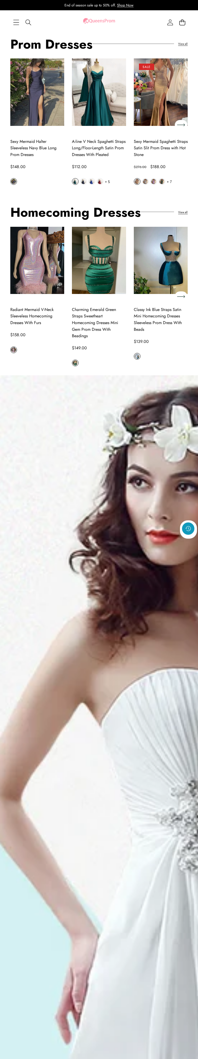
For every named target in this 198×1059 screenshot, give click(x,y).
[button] (182, 22)
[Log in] (170, 22)
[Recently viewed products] (188, 529)
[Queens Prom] (99, 22)
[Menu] (16, 22)
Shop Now (125, 5)
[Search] (28, 22)
